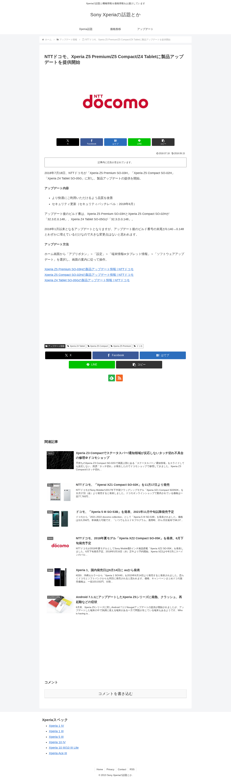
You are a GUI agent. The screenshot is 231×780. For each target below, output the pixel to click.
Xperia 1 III (56, 731)
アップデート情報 (56, 346)
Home (100, 769)
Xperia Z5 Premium (122, 346)
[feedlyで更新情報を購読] (111, 378)
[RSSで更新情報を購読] (119, 378)
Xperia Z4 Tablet (77, 346)
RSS (132, 769)
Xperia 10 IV (57, 742)
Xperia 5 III (56, 736)
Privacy (110, 769)
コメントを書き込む (115, 694)
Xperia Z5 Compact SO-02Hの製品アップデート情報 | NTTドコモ (89, 274)
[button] (163, 142)
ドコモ (139, 346)
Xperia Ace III (58, 753)
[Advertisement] (115, 316)
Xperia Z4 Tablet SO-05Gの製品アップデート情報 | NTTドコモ (87, 280)
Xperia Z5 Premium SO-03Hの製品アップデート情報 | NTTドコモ (89, 269)
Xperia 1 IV (56, 725)
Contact (122, 769)
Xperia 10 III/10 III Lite (64, 747)
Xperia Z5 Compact (99, 346)
